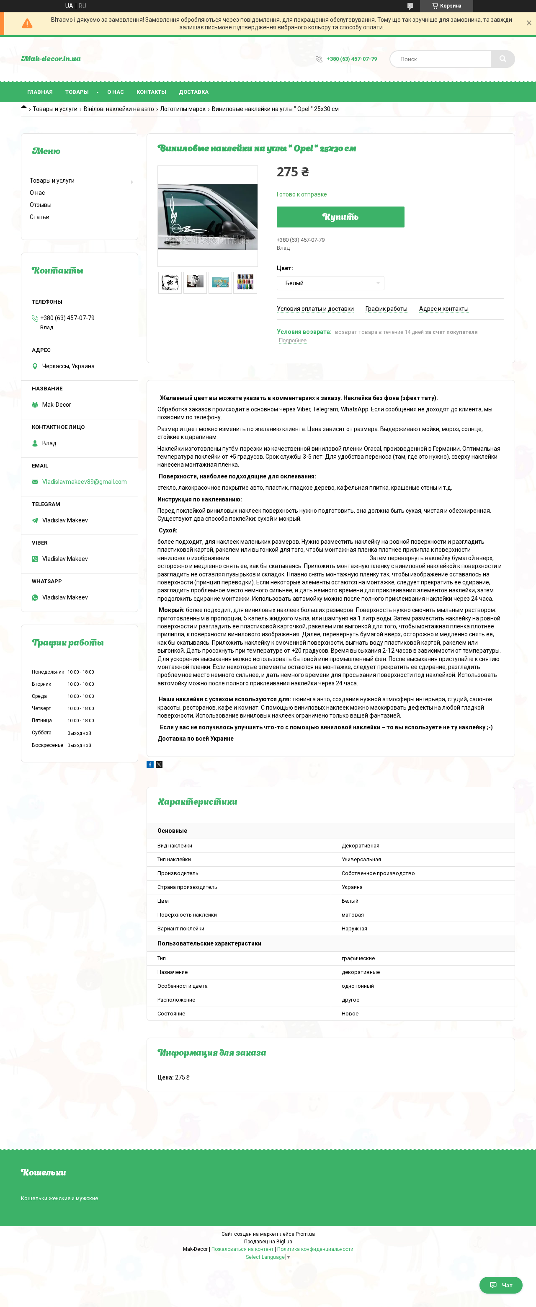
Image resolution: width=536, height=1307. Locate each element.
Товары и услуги (55, 109)
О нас (115, 92)
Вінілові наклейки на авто (119, 109)
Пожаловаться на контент (242, 1249)
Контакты (151, 92)
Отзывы (41, 204)
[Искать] (503, 59)
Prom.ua (305, 1234)
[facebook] (150, 765)
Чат (507, 1285)
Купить (340, 218)
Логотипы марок (183, 109)
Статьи (39, 217)
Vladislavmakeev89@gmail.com (84, 481)
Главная (40, 92)
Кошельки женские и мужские (59, 1198)
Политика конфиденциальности (315, 1249)
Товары (77, 92)
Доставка (194, 92)
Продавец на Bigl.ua (268, 1242)
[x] (159, 765)
